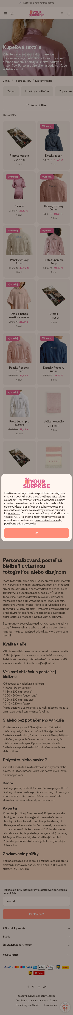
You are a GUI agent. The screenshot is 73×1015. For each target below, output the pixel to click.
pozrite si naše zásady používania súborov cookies (33, 521)
